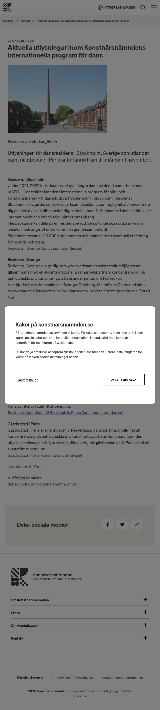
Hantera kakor (27, 380)
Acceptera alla (124, 379)
